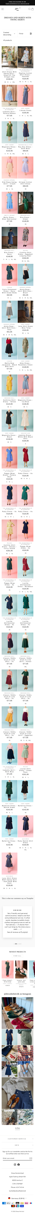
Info (17, 1145)
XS (5, 82)
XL (31, 81)
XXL (13, 82)
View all (17, 956)
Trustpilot (24, 932)
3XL (25, 666)
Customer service (17, 1139)
